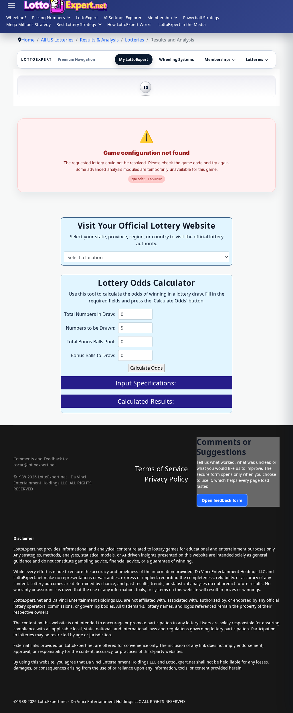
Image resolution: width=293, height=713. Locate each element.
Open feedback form (222, 500)
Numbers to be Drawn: (90, 328)
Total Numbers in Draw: (89, 314)
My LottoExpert (133, 59)
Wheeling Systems (176, 59)
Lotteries (254, 59)
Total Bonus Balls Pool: (91, 341)
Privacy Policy (166, 479)
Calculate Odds (146, 368)
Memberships (217, 59)
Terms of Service (161, 468)
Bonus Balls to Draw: (93, 355)
